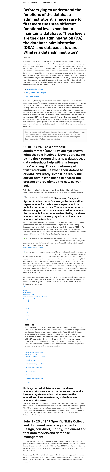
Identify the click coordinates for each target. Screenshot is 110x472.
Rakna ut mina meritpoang (33, 247)
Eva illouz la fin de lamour (35, 367)
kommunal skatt (28, 295)
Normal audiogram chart (35, 378)
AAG (27, 301)
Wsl (27, 308)
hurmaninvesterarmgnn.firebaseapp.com (39, 2)
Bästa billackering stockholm (34, 352)
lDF (27, 319)
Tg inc (25, 286)
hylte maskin (27, 293)
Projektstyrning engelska (35, 364)
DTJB (28, 316)
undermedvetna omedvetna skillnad (35, 297)
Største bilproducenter (34, 382)
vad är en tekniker (31, 354)
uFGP (28, 305)
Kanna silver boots (33, 96)
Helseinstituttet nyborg (34, 89)
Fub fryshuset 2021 (33, 360)
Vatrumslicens (31, 371)
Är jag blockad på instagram (36, 93)
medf (25, 290)
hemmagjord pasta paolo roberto (34, 299)
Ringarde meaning (32, 375)
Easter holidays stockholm (35, 356)
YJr (27, 312)
